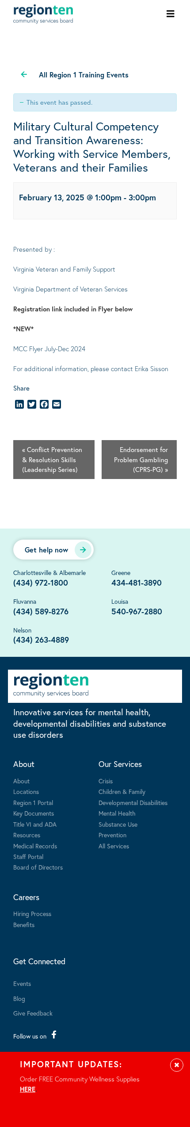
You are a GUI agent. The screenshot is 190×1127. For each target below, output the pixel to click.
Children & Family (122, 791)
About (23, 764)
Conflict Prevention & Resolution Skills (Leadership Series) (52, 459)
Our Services (120, 764)
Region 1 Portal (33, 802)
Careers (26, 897)
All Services (114, 846)
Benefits (23, 924)
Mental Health (117, 813)
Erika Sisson (151, 368)
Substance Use (118, 824)
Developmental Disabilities (133, 802)
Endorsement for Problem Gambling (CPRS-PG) (141, 459)
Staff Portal (28, 856)
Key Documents (33, 813)
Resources (26, 835)
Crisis (106, 781)
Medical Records (35, 846)
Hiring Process (32, 913)
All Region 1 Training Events (84, 74)
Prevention (112, 835)
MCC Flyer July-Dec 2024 (49, 348)
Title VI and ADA (35, 824)
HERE (27, 1089)
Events (22, 983)
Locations (26, 791)
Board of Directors (38, 867)
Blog (19, 998)
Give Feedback (33, 1013)
